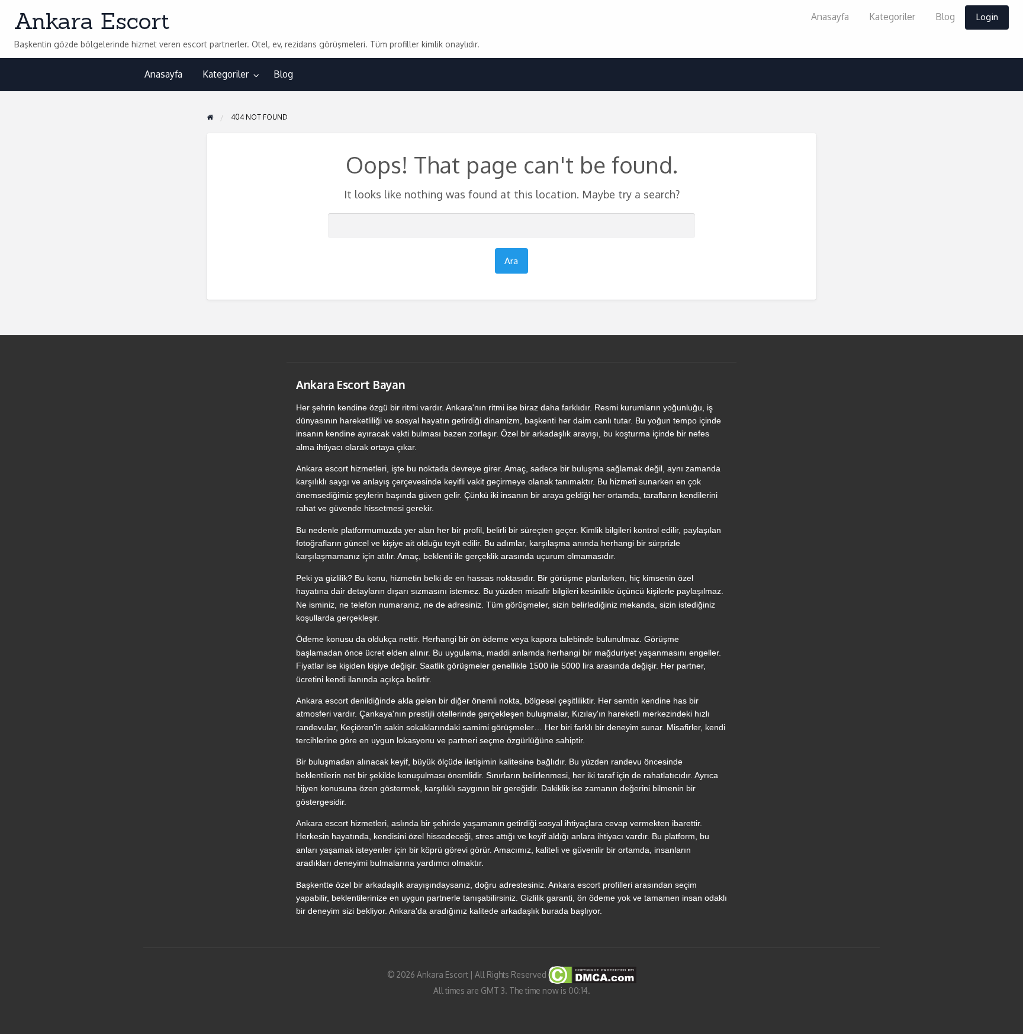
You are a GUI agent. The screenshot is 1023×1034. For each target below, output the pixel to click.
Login (987, 17)
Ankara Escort (92, 21)
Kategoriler (892, 17)
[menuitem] (830, 17)
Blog (945, 17)
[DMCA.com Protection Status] (591, 974)
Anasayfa (830, 17)
